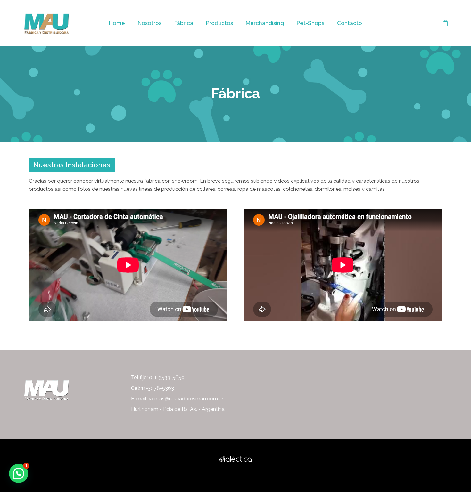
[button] (18, 473)
